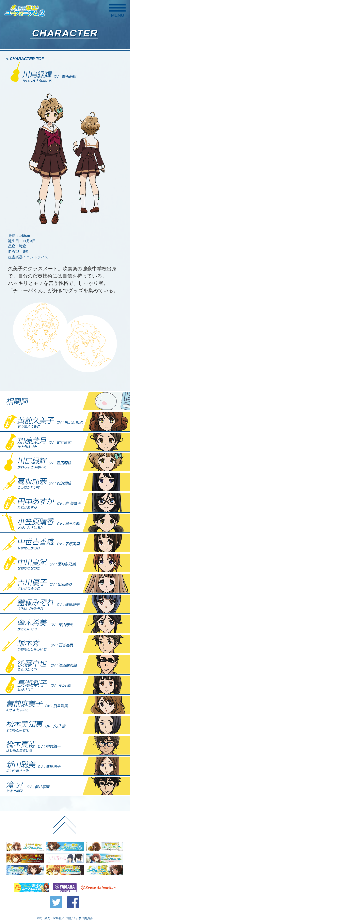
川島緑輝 (65, 462)
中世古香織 (65, 543)
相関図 (65, 401)
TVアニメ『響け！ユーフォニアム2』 (25, 10)
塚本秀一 (65, 644)
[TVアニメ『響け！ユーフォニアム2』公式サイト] (25, 870)
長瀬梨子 (65, 684)
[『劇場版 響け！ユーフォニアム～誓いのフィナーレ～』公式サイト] (25, 858)
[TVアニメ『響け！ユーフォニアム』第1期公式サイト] (104, 870)
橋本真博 (65, 745)
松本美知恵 (65, 725)
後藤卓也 (65, 664)
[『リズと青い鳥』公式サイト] (64, 858)
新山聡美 (65, 765)
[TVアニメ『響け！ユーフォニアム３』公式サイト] (64, 847)
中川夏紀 (65, 563)
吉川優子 (65, 583)
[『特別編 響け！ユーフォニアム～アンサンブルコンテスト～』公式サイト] (104, 847)
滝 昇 (65, 786)
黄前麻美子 (65, 705)
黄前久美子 (65, 421)
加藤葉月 (65, 441)
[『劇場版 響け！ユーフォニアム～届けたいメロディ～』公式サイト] (104, 858)
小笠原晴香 (65, 522)
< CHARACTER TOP (25, 59)
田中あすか (65, 502)
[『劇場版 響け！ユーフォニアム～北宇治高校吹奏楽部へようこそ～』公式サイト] (64, 870)
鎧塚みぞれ (65, 603)
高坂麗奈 (65, 482)
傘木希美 (65, 624)
